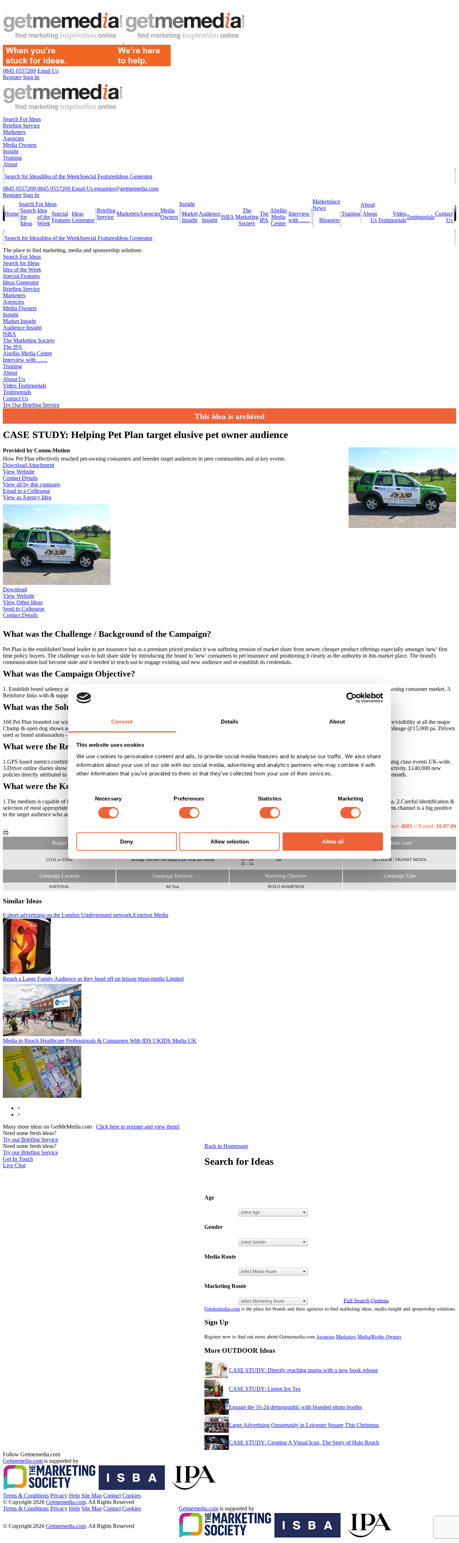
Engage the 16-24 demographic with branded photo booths (295, 1407)
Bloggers (329, 220)
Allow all (333, 841)
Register (12, 195)
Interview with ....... (299, 217)
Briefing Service (21, 125)
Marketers (14, 132)
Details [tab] (229, 721)
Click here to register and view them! (138, 1127)
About (10, 164)
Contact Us (15, 398)
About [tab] (337, 721)
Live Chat (14, 1165)
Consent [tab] (122, 721)
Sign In (31, 195)
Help (74, 1495)
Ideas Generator (134, 176)
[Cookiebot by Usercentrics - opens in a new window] (351, 697)
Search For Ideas (22, 119)
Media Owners (20, 145)
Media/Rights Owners (379, 1336)
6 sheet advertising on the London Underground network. (85, 915)
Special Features (98, 176)
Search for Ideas (23, 176)
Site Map (91, 1495)
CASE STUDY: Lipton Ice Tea (265, 1389)
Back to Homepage (226, 1146)
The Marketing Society (247, 216)
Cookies (131, 1495)
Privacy (58, 1495)
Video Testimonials (392, 217)
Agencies (13, 138)
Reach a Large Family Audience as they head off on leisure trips (93, 979)
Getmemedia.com (222, 1308)
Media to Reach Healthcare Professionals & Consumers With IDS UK (100, 1041)
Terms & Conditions (26, 1495)
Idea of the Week (60, 176)
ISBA (227, 217)
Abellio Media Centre (278, 216)
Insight (10, 151)
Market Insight (189, 217)
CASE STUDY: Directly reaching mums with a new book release (303, 1370)
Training (12, 158)
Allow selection (229, 841)
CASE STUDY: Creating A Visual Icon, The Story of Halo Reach (304, 1442)
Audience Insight (210, 217)
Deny (126, 841)
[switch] (189, 812)
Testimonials (420, 217)
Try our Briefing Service (30, 1139)
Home (12, 214)
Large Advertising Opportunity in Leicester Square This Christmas (304, 1425)
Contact (112, 1495)
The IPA (264, 217)
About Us (14, 379)
